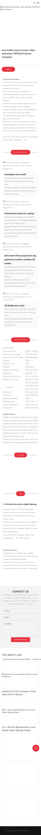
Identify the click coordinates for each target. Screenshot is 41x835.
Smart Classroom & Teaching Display (16, 659)
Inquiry (8, 69)
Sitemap (32, 831)
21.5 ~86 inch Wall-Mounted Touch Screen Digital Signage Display (18, 728)
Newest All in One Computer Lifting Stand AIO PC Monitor (19, 693)
